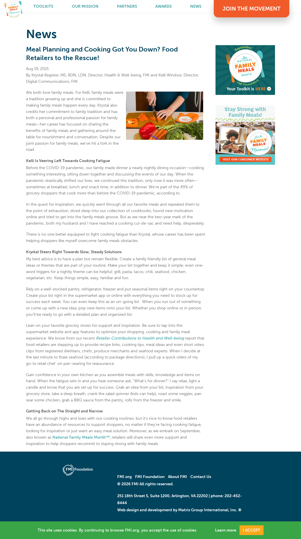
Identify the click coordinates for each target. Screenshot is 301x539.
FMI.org (124, 476)
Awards (163, 6)
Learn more (225, 530)
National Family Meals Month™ (81, 437)
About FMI (177, 476)
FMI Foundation (150, 476)
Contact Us (200, 476)
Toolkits (43, 6)
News (195, 6)
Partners (127, 6)
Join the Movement (252, 8)
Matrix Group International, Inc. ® (210, 510)
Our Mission (85, 6)
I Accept (251, 530)
